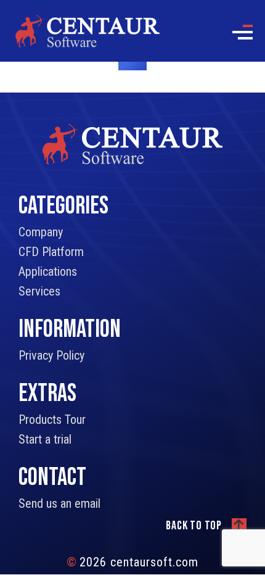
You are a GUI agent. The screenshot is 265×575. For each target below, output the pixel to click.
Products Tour (52, 419)
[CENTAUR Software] (87, 30)
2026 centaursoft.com (132, 562)
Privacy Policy (51, 355)
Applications (47, 271)
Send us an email (59, 503)
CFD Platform (51, 251)
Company (40, 232)
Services (39, 291)
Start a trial (44, 439)
